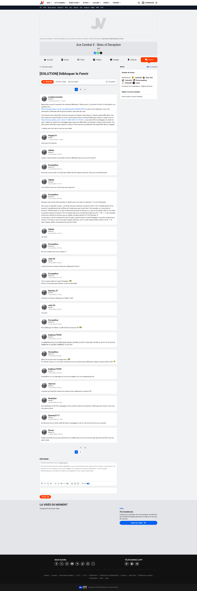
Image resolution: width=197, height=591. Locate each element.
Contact (46, 575)
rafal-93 (51, 259)
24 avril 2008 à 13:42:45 (55, 154)
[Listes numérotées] (58, 483)
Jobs (107, 578)
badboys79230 (54, 335)
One (70, 8)
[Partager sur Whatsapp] (98, 53)
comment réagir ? (63, 463)
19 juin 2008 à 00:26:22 (54, 356)
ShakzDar (52, 398)
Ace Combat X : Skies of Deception (55, 38)
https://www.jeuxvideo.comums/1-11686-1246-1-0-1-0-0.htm (62, 120)
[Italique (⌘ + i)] (45, 483)
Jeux (48, 3)
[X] (62, 564)
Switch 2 (60, 8)
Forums (116, 3)
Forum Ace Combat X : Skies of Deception (88, 38)
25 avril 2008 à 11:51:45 (55, 184)
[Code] (64, 483)
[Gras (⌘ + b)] (42, 483)
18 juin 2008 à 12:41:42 (54, 339)
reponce (51, 384)
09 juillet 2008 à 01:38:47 (55, 402)
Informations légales (67, 575)
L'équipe (54, 575)
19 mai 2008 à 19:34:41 (55, 309)
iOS (81, 8)
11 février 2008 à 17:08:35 (55, 139)
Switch (76, 8)
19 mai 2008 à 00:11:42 (55, 277)
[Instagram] (67, 564)
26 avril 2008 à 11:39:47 (55, 233)
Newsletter (93, 578)
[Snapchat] (93, 564)
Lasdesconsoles (55, 97)
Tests (82, 60)
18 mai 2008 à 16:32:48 (55, 262)
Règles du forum (146, 86)
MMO (92, 8)
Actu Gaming (59, 3)
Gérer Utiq (132, 575)
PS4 (66, 8)
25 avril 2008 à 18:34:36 (55, 198)
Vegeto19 (52, 135)
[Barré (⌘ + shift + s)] (51, 483)
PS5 (44, 8)
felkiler (51, 150)
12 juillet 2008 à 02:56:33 (55, 434)
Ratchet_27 (53, 290)
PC (41, 8)
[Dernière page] (85, 447)
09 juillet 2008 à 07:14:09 (55, 419)
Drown (51, 430)
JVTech (85, 3)
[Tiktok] (82, 564)
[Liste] (55, 483)
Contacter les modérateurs (131, 86)
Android (86, 8)
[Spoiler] (67, 483)
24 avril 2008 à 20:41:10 (55, 169)
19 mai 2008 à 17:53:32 (55, 294)
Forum (150, 60)
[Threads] (88, 564)
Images (116, 60)
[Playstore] (126, 564)
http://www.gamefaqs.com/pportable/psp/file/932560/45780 (63, 109)
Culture (96, 3)
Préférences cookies (145, 575)
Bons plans (73, 3)
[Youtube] (72, 564)
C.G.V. (85, 575)
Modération (93, 575)
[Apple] (132, 564)
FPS (102, 8)
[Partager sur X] (101, 53)
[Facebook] (56, 564)
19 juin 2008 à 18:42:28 (54, 373)
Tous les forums (70, 38)
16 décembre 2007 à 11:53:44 (56, 101)
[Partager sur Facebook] (95, 53)
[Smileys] (72, 483)
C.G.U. (78, 575)
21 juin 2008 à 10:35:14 (54, 387)
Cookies (123, 575)
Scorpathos (53, 165)
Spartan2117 (54, 415)
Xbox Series (52, 8)
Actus (66, 60)
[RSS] (77, 564)
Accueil (42, 38)
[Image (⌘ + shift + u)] (75, 483)
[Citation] (61, 483)
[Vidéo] (78, 483)
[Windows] (137, 564)
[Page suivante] (80, 447)
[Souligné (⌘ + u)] (48, 483)
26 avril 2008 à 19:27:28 (55, 248)
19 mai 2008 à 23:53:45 (55, 324)
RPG (97, 8)
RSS (101, 578)
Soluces (134, 60)
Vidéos (106, 3)
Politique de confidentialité (109, 575)
